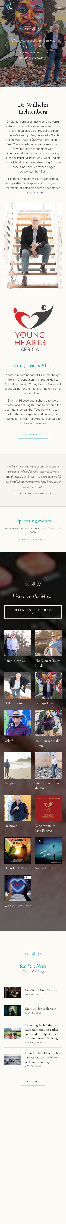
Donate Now (32, 434)
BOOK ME (33, 1081)
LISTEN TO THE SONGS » (33, 612)
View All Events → (33, 539)
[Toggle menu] (60, 6)
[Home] (9, 6)
